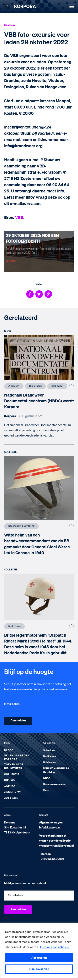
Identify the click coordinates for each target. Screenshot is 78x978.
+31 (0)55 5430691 (51, 859)
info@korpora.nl (50, 827)
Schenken (49, 750)
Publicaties (49, 762)
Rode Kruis (14, 626)
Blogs (9, 750)
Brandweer (57, 386)
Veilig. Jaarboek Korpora (16, 758)
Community (12, 792)
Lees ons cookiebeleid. (55, 947)
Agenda (10, 786)
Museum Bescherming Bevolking (56, 770)
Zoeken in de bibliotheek (13, 766)
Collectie (11, 774)
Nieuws (9, 780)
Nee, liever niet (39, 969)
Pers (46, 790)
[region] (39, 950)
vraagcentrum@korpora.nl (56, 845)
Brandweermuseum (54, 784)
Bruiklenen (49, 756)
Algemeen (13, 386)
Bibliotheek (35, 386)
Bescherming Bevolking (21, 526)
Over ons (11, 798)
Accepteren (39, 957)
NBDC (46, 778)
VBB (19, 218)
